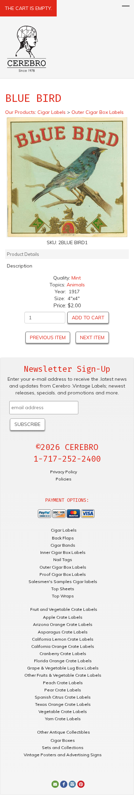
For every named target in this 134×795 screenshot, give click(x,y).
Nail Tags (62, 559)
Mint (76, 278)
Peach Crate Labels (63, 682)
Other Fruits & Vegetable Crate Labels (62, 675)
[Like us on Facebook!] (63, 784)
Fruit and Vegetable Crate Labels (63, 609)
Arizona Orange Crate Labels (62, 624)
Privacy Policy (63, 471)
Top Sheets (62, 588)
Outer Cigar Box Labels (63, 567)
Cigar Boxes (63, 740)
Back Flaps (63, 538)
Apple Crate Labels (62, 617)
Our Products (20, 112)
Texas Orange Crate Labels (63, 704)
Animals (76, 285)
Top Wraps (63, 595)
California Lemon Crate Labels (62, 639)
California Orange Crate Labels (62, 646)
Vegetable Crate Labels (62, 711)
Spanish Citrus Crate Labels (63, 697)
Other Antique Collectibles (63, 732)
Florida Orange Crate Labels (63, 660)
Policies (63, 479)
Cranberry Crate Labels (63, 653)
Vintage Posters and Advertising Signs (63, 754)
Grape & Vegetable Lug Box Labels (63, 668)
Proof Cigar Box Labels (63, 574)
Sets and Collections (62, 747)
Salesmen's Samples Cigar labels (63, 581)
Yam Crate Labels (63, 718)
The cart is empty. (28, 8)
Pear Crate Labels (62, 689)
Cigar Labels (64, 530)
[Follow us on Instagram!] (72, 784)
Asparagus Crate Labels (63, 631)
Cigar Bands (63, 545)
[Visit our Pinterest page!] (81, 784)
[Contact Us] (55, 784)
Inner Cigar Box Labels (63, 552)
